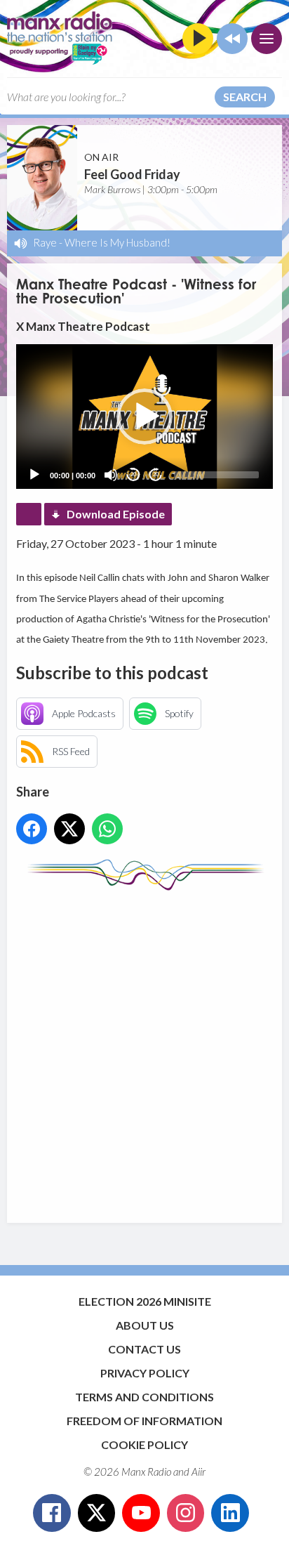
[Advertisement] (144, 1050)
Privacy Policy (144, 1373)
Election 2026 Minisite (145, 1301)
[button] (144, 416)
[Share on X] (69, 828)
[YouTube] (141, 1513)
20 (133, 474)
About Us (145, 1325)
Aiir (198, 1471)
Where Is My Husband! (117, 242)
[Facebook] (52, 1513)
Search (245, 96)
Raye (45, 242)
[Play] (34, 475)
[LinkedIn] (230, 1513)
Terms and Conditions (144, 1396)
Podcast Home (28, 514)
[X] (97, 1513)
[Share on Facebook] (31, 828)
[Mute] (111, 475)
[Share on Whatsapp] (107, 828)
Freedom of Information (144, 1420)
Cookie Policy (144, 1444)
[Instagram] (186, 1513)
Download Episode (116, 513)
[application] (144, 416)
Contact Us (144, 1349)
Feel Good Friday (132, 174)
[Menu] (266, 38)
